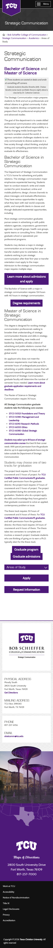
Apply (26, 578)
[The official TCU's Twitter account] (27, 931)
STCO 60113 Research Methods (24, 423)
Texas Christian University (31, 939)
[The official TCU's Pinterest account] (18, 931)
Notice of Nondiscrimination (16, 897)
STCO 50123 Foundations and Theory (27, 413)
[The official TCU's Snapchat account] (22, 931)
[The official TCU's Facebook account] (5, 931)
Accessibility (8, 892)
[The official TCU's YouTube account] (31, 931)
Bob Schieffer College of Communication (26, 34)
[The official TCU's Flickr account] (10, 931)
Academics (34, 38)
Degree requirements (26, 303)
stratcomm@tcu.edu (13, 736)
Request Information (26, 589)
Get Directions (11, 692)
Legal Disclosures (11, 909)
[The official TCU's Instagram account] (14, 931)
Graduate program (26, 549)
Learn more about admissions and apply (26, 279)
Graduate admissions (26, 556)
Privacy (6, 914)
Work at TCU (9, 886)
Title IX (6, 903)
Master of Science (20, 73)
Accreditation (9, 920)
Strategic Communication (26, 23)
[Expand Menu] (46, 567)
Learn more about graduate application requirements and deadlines (24, 386)
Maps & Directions (26, 857)
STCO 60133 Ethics (18, 427)
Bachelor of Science (22, 69)
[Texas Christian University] (11, 8)
